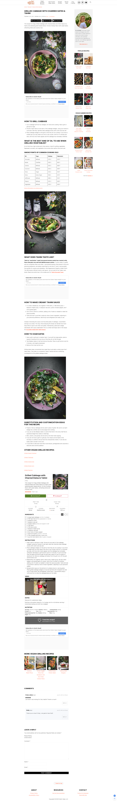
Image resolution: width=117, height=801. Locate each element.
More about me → (84, 44)
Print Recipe (57, 20)
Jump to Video (47, 20)
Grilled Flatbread (28, 457)
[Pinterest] (82, 2)
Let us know (45, 621)
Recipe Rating (28, 735)
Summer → (90, 175)
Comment (27, 741)
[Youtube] (86, 2)
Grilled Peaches (28, 470)
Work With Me (83, 795)
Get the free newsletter (58, 793)
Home (25, 6)
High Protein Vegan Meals (51, 2)
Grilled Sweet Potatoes (30, 453)
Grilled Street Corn (29, 466)
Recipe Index (66, 2)
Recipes (29, 6)
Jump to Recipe (37, 20)
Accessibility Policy (34, 795)
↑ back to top (58, 783)
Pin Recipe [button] (57, 495)
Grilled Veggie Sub (29, 461)
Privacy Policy (34, 793)
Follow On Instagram (83, 793)
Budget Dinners (60, 2)
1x (62, 514)
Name (26, 761)
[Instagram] (79, 2)
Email (26, 767)
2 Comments (51, 16)
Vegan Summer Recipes (42, 2)
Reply (65, 703)
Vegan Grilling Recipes (37, 6)
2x (64, 514)
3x (66, 514)
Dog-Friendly (73, 2)
